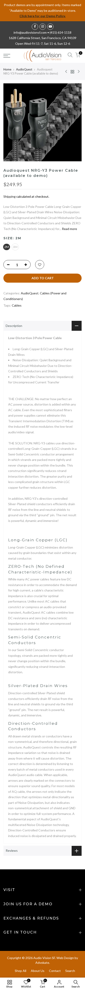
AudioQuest (24, 69)
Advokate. (42, 962)
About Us (37, 971)
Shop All (20, 971)
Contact (55, 971)
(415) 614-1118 (60, 32)
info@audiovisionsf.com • (32, 32)
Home (7, 69)
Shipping (9, 196)
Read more (69, 229)
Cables (17, 305)
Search (70, 971)
